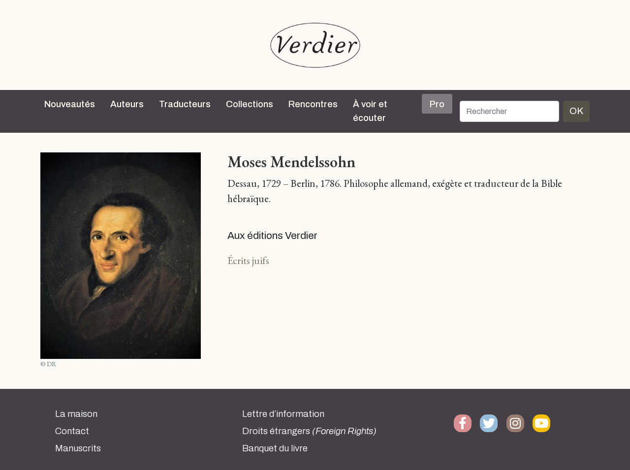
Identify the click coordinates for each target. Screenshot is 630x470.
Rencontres (313, 104)
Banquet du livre (275, 448)
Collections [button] (249, 104)
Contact (72, 431)
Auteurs (127, 104)
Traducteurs (185, 104)
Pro (437, 104)
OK (576, 111)
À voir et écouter (370, 111)
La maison (76, 414)
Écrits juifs (248, 260)
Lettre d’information (283, 414)
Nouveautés (69, 104)
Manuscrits (78, 448)
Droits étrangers (309, 431)
